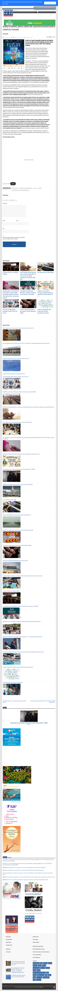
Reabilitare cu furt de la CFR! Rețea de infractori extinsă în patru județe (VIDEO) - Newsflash (20, 863)
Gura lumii (43, 968)
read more (29, 724)
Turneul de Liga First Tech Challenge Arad (20, 190)
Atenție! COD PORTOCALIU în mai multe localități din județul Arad (17, 515)
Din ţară (50, 963)
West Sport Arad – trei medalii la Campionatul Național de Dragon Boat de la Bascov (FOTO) (21, 621)
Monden (47, 968)
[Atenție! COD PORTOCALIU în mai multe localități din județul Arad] (12, 522)
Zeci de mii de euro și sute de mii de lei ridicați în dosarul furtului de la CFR (18, 328)
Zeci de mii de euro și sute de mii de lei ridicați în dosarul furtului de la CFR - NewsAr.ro (19, 859)
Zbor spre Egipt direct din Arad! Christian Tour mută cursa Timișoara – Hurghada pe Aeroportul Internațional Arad (35, 12)
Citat (41, 963)
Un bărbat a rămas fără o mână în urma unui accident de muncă (16, 358)
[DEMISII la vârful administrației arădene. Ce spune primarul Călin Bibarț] (12, 491)
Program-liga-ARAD (6, 183)
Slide (15, 37)
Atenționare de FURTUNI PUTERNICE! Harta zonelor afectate (15, 560)
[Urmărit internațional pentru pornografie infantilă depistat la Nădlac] (12, 552)
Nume (4, 220)
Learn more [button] (5, 3)
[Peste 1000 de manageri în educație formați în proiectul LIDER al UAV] (12, 429)
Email (17, 220)
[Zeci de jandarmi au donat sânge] (12, 506)
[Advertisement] (28, 254)
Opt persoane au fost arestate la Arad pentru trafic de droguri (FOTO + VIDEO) (19, 469)
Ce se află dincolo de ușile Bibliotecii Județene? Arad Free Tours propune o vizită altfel (28, 292)
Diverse (39, 965)
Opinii (34, 970)
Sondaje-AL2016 (40, 975)
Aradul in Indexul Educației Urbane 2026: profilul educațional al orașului (44, 311)
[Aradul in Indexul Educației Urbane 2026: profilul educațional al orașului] (12, 674)
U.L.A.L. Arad (39, 977)
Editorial (44, 965)
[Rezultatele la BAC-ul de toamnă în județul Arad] (12, 689)
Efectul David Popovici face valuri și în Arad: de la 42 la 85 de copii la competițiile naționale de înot (23, 652)
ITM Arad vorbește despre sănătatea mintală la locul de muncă (10, 311)
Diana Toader (30, 37)
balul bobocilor (36, 963)
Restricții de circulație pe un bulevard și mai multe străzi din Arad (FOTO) (18, 530)
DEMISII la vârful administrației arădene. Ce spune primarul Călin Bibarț (18, 484)
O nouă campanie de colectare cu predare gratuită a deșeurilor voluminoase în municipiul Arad (22, 575)
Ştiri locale (18, 37)
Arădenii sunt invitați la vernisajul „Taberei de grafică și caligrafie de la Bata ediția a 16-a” (45, 293)
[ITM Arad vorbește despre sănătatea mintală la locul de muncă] (12, 383)
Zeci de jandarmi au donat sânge (45, 272)
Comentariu (5, 203)
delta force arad (15, 188)
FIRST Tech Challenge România (25, 188)
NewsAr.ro (41, 987)
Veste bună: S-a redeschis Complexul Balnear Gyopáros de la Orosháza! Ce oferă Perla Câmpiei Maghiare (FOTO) (27, 879)
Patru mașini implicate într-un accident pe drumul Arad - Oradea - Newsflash (17, 873)
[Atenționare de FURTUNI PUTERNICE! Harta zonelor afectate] (12, 567)
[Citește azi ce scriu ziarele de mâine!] (8, 15)
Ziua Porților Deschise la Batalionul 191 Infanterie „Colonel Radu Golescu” (43, 701)
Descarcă (12, 183)
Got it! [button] (50, 3)
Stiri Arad (39, 188)
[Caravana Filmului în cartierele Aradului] (12, 598)
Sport (46, 975)
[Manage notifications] (54, 987)
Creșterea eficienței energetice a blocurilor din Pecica (14, 373)
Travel (34, 977)
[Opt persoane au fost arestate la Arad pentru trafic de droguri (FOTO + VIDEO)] (12, 476)
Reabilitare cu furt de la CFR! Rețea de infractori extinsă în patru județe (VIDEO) (19, 391)
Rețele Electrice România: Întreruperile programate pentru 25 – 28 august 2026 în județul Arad (22, 636)
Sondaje (34, 975)
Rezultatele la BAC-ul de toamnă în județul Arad (13, 682)
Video (34, 979)
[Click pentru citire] (16, 12)
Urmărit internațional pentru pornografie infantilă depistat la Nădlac (28, 311)
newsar (34, 188)
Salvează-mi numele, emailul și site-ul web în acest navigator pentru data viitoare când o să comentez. (14, 238)
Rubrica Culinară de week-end (39, 972)
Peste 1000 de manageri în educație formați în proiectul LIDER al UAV (17, 422)
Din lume (45, 963)
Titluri (22, 37)
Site (3, 228)
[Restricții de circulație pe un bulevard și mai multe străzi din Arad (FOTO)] (12, 537)
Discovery (35, 965)
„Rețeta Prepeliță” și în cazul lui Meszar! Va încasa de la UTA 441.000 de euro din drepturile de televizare (26, 867)
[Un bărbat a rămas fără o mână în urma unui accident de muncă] (12, 365)
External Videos (36, 968)
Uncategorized (46, 977)
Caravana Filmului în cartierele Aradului (11, 591)
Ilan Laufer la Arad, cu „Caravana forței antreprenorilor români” (14, 701)
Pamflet (38, 970)
